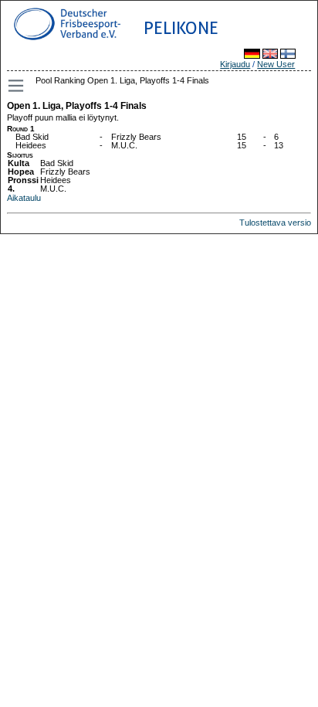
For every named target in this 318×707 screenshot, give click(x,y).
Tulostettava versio (275, 222)
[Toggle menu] (17, 86)
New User (276, 64)
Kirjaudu (235, 64)
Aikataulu (24, 197)
